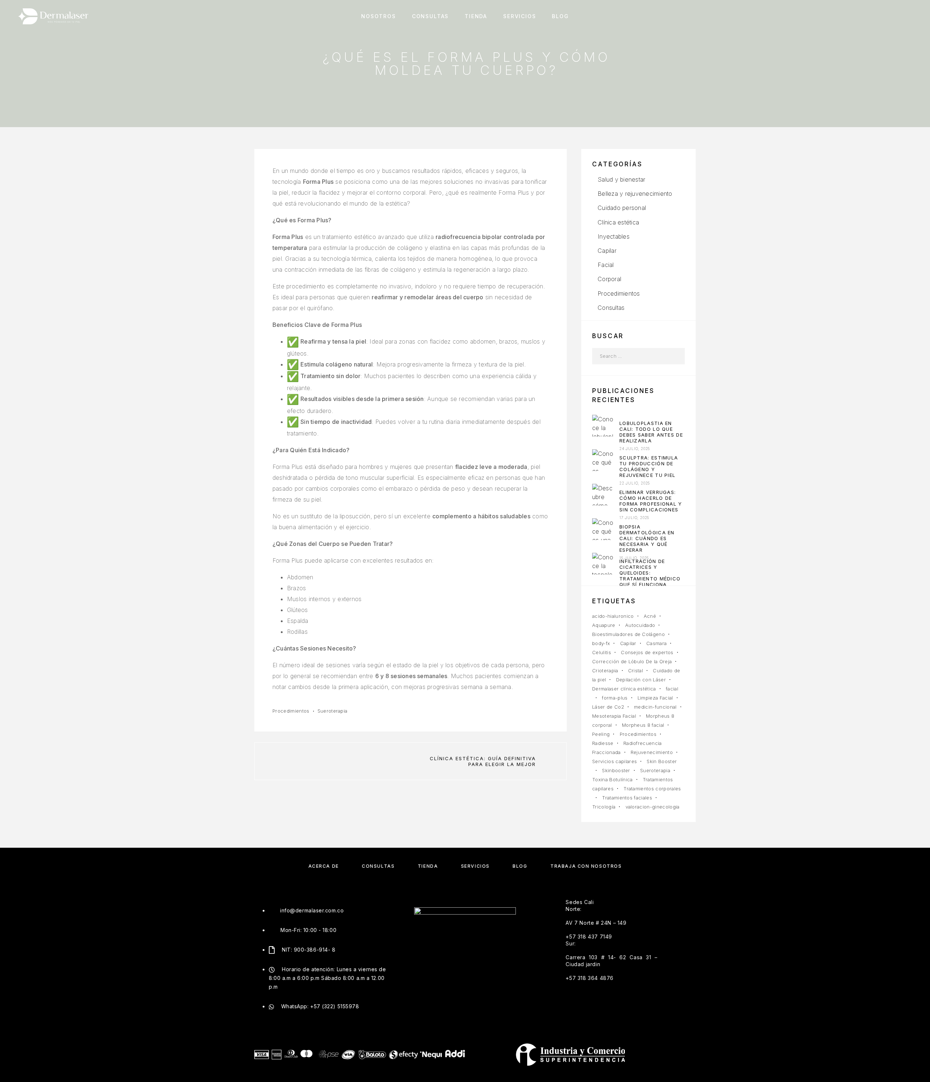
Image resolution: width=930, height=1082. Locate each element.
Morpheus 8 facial (643, 725)
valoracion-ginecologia (653, 807)
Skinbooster (616, 770)
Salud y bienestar (621, 179)
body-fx (601, 643)
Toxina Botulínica (612, 779)
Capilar (607, 250)
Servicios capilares (614, 761)
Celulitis (601, 652)
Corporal (609, 279)
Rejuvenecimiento (652, 752)
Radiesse (603, 743)
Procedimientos (291, 711)
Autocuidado (640, 625)
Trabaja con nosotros (586, 866)
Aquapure (603, 625)
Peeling (601, 734)
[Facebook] (438, 947)
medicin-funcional (655, 707)
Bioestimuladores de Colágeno (628, 634)
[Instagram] (456, 947)
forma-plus (614, 698)
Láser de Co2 (608, 707)
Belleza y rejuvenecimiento (635, 193)
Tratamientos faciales (627, 798)
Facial (606, 264)
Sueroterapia (333, 711)
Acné (650, 616)
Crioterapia (605, 670)
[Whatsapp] (492, 947)
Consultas (430, 16)
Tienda (476, 16)
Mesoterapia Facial (614, 716)
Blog (560, 16)
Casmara (656, 643)
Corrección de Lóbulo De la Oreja (632, 661)
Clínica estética (618, 222)
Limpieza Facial (655, 698)
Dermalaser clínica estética (624, 689)
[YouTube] (474, 947)
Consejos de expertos (647, 652)
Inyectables (614, 236)
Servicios (519, 16)
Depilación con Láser (641, 679)
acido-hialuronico (613, 616)
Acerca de (323, 866)
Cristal (635, 670)
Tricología (603, 807)
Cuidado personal (622, 207)
